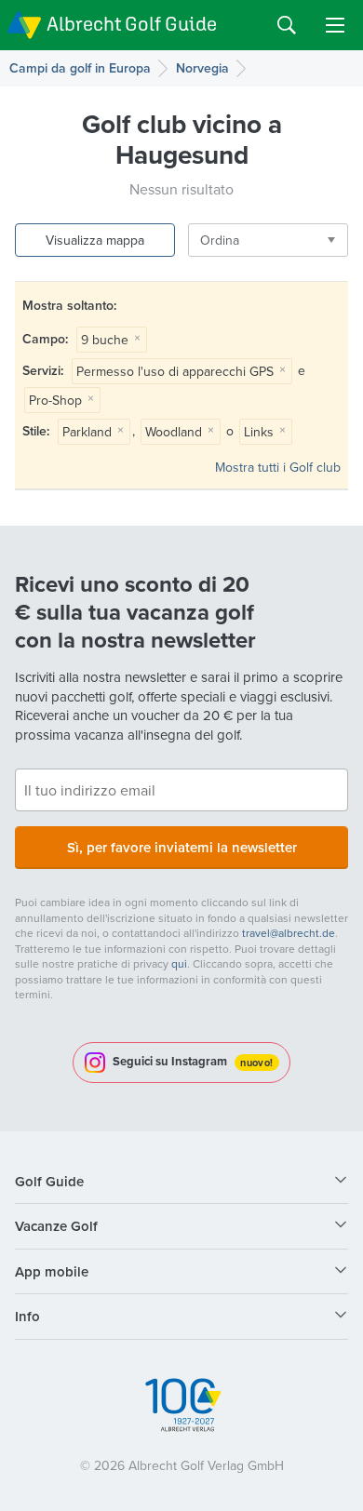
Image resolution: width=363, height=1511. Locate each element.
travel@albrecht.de (288, 933)
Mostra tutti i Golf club (278, 467)
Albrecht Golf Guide (132, 23)
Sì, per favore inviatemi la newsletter (182, 847)
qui (179, 963)
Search (286, 25)
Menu (335, 25)
